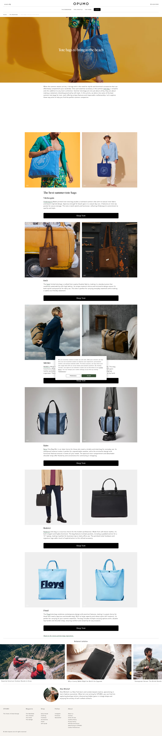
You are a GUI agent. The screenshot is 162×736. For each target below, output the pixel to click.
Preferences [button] (62, 371)
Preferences (73, 375)
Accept (89, 375)
